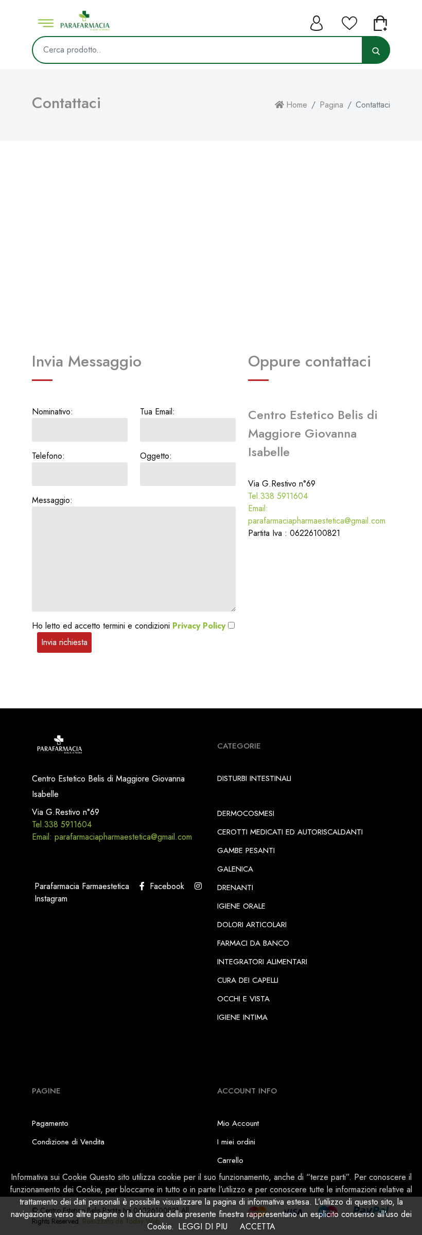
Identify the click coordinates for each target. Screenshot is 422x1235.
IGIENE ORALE (241, 906)
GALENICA (235, 869)
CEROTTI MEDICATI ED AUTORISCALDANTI (290, 832)
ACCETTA (257, 1226)
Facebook (164, 886)
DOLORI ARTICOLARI (252, 924)
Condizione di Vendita (68, 1141)
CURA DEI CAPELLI (247, 980)
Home (296, 105)
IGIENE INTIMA (242, 1017)
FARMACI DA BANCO (253, 943)
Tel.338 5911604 (278, 496)
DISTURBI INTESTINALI (254, 778)
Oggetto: (156, 456)
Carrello (230, 1160)
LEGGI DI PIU (202, 1226)
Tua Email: (157, 412)
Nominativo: (52, 412)
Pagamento (50, 1123)
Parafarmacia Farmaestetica (80, 886)
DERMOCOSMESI (245, 813)
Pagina (331, 105)
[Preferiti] (349, 20)
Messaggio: (52, 500)
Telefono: (48, 456)
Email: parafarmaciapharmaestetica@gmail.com (316, 514)
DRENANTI (235, 887)
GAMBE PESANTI (246, 850)
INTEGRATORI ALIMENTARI (262, 961)
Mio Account (238, 1123)
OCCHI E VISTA (243, 998)
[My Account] (317, 20)
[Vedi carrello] (381, 20)
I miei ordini (236, 1141)
